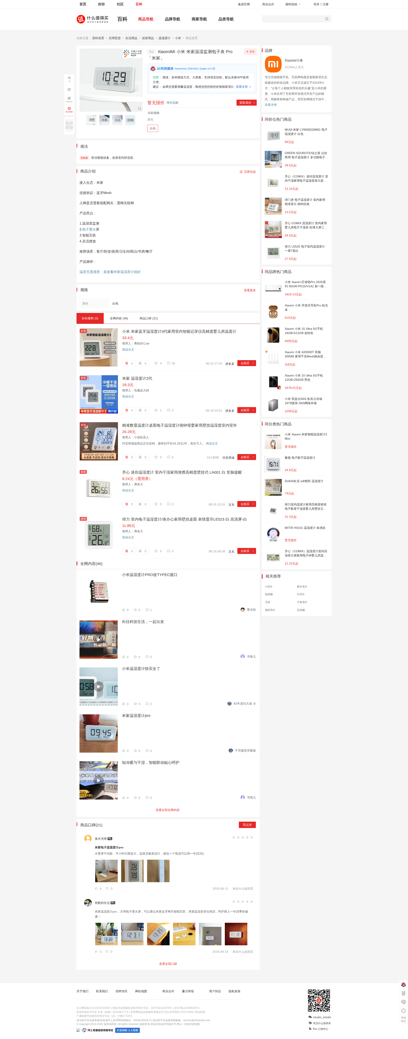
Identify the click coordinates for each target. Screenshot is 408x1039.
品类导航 (226, 19)
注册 (326, 4)
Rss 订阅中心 (320, 1029)
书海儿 (251, 656)
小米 (178, 38)
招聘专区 (122, 991)
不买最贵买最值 (245, 750)
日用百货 (115, 38)
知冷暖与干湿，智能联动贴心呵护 (150, 762)
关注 (252, 51)
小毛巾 (269, 586)
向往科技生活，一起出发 (143, 622)
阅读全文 (128, 349)
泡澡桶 (269, 594)
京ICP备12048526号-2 (187, 1007)
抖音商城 (228, 457)
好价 (101, 4)
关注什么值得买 (322, 1023)
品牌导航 (172, 19)
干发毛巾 (302, 602)
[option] (92, 120)
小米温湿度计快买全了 (141, 669)
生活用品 (131, 38)
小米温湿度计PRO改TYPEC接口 (149, 575)
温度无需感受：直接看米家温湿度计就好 (110, 272)
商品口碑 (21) (149, 318)
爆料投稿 (291, 4)
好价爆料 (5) (90, 318)
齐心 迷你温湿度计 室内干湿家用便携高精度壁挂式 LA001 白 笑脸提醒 (182, 472)
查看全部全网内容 (168, 810)
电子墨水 (89, 229)
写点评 (247, 825)
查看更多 (250, 290)
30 (173, 363)
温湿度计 (164, 38)
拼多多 (229, 363)
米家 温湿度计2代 (137, 378)
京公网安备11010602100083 (93, 1007)
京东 (231, 504)
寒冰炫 (251, 609)
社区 (120, 4)
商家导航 (199, 19)
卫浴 (267, 602)
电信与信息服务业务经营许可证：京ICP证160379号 (142, 1007)
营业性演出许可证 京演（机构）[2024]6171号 (102, 1012)
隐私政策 (235, 991)
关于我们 (82, 991)
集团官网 (244, 4)
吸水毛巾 (302, 586)
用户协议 (215, 991)
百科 (139, 4)
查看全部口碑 (168, 963)
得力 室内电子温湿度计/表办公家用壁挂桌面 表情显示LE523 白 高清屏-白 (184, 519)
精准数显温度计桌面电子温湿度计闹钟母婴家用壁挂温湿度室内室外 (179, 425)
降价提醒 (172, 102)
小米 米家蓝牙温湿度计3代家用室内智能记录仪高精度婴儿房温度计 (179, 331)
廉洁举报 (188, 991)
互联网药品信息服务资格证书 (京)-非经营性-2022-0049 (161, 1012)
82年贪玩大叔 (243, 703)
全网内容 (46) (119, 318)
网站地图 (141, 991)
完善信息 (250, 171)
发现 (83, 331)
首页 (82, 4)
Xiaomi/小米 (294, 60)
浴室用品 (148, 38)
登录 (316, 4)
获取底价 (247, 102)
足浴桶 (301, 610)
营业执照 (200, 1012)
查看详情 (271, 104)
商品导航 (145, 19)
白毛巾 (301, 594)
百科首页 (98, 38)
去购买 (247, 363)
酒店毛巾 (270, 610)
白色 (153, 128)
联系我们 (102, 991)
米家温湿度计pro (136, 715)
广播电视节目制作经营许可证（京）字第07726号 (104, 1016)
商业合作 (268, 4)
